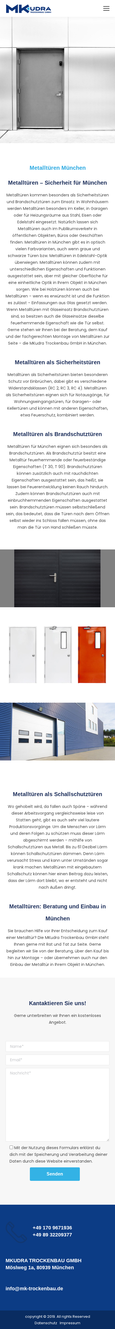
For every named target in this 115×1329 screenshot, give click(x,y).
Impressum (70, 1323)
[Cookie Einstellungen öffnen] (10, 1322)
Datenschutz (46, 1323)
